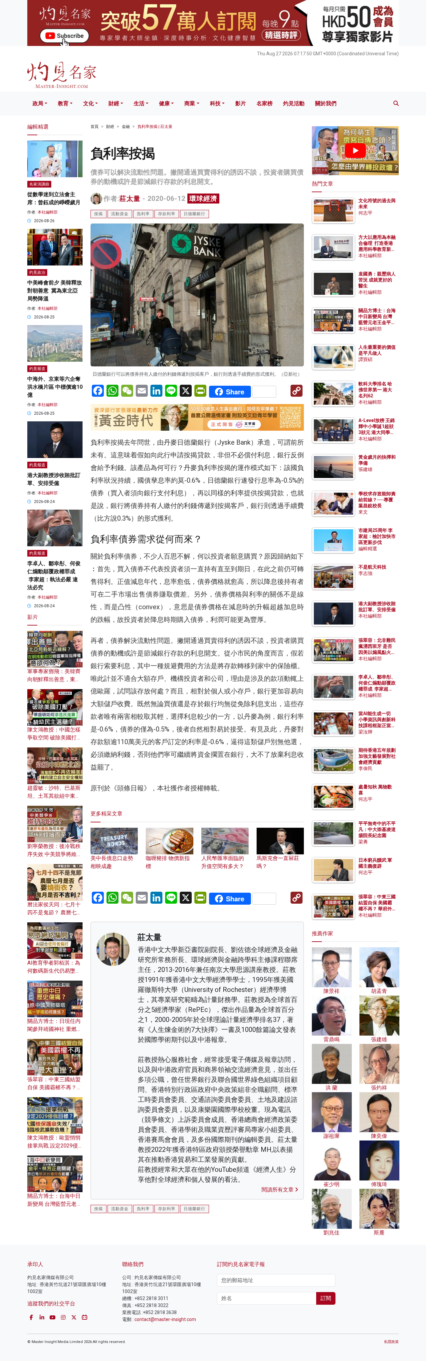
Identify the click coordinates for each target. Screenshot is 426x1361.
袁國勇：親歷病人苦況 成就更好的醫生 (377, 279)
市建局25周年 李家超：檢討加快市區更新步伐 (377, 536)
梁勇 (363, 841)
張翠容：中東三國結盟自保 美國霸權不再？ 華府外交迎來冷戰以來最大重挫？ (377, 909)
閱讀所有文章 (278, 1189)
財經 (113, 103)
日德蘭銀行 (194, 214)
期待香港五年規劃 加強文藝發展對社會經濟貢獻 (377, 756)
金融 (126, 126)
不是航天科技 (372, 567)
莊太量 (129, 199)
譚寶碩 (365, 359)
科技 (215, 103)
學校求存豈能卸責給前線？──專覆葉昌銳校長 (377, 499)
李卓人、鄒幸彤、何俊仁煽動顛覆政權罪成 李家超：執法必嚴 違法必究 (377, 689)
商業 (189, 103)
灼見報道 (37, 368)
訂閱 (325, 1298)
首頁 (95, 126)
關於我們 (325, 103)
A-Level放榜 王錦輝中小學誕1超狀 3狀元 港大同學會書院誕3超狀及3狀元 (376, 432)
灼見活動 (294, 103)
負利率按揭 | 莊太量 (154, 126)
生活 (139, 103)
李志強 (365, 573)
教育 (63, 103)
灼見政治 (37, 272)
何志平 (365, 213)
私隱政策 (391, 1342)
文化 (88, 103)
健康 (164, 103)
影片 (240, 103)
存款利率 (166, 214)
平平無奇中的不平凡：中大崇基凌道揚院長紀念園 (377, 829)
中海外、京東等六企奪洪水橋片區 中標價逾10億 (55, 387)
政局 (38, 103)
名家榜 (265, 103)
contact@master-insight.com (165, 1319)
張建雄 (365, 469)
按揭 (98, 214)
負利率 (143, 214)
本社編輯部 (48, 212)
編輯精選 (367, 548)
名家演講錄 (39, 184)
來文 (363, 512)
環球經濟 (203, 199)
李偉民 (365, 768)
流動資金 (119, 214)
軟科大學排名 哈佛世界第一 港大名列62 (375, 389)
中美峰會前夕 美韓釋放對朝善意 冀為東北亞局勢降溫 (54, 290)
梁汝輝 (365, 731)
